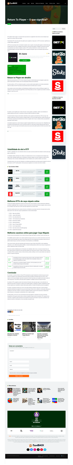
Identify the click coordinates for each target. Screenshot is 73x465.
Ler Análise (40, 171)
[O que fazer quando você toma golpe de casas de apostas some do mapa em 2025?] (24, 392)
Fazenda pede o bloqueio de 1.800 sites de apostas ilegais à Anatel (61, 400)
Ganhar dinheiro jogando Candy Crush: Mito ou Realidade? (16, 400)
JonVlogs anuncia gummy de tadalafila (46, 389)
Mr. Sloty (9, 262)
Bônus (47, 3)
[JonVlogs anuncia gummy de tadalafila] (39, 392)
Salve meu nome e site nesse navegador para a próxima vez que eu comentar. (23, 372)
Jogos (28, 3)
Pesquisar (63, 28)
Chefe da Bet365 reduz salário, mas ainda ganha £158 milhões (61, 390)
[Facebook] (8, 312)
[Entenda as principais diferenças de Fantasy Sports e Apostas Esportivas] (44, 327)
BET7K (17, 170)
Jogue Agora (24, 60)
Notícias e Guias (52, 3)
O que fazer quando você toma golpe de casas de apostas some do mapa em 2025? (32, 390)
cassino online (18, 315)
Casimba (9, 266)
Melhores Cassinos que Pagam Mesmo (28, 334)
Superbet (17, 193)
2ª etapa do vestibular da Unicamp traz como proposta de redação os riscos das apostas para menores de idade (31, 401)
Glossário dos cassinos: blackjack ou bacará (13, 334)
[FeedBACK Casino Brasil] (12, 3)
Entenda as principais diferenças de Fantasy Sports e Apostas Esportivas (42, 335)
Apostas (32, 3)
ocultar (13, 66)
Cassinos (24, 3)
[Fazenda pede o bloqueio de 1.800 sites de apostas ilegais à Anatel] (54, 402)
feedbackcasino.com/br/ (37, 440)
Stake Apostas (17, 186)
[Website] (65, 0)
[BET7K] (10, 173)
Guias (9, 331)
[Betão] (10, 181)
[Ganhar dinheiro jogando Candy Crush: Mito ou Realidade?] (9, 402)
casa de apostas (13, 315)
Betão (17, 178)
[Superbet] (10, 195)
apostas (9, 315)
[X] (10, 312)
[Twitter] (62, 0)
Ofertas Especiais (40, 456)
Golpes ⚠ (58, 3)
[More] (12, 312)
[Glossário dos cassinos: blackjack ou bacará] (14, 327)
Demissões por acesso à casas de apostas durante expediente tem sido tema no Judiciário (47, 400)
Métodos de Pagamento (40, 3)
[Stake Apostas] (10, 188)
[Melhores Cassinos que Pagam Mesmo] (29, 327)
